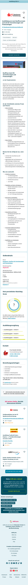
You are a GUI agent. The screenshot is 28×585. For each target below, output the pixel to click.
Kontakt (24, 577)
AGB (10, 574)
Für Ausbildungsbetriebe (14, 548)
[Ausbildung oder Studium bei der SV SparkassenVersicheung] (13, 14)
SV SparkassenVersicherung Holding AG (12, 27)
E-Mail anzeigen (14, 355)
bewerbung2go (7, 382)
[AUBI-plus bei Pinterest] (12, 563)
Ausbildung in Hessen (8, 503)
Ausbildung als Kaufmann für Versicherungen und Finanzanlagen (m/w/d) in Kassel (14, 510)
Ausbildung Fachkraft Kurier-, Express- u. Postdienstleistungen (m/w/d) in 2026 (12, 437)
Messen (17, 577)
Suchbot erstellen (14, 491)
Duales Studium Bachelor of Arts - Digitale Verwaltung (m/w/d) (12, 458)
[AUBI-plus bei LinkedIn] (16, 563)
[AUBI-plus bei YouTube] (14, 563)
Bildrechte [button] (23, 574)
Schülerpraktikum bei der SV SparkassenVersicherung (10, 415)
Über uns (14, 534)
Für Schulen (14, 553)
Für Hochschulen (14, 551)
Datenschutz (17, 574)
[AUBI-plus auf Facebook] (7, 563)
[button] (14, 55)
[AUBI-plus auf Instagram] (9, 563)
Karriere (14, 537)
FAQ (14, 541)
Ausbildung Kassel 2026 (9, 500)
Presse (4, 577)
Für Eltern (14, 555)
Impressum (4, 574)
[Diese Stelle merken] (24, 13)
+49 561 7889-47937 (15, 354)
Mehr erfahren (12, 318)
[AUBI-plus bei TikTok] (19, 563)
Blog (11, 577)
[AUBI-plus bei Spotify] (21, 563)
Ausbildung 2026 (13, 1)
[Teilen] (24, 18)
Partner (14, 539)
